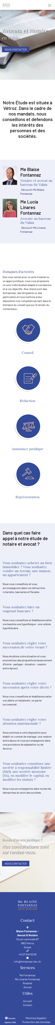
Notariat (27, 983)
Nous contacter (16, 49)
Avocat (27, 987)
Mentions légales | (36, 1018)
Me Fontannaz (27, 975)
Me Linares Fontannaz (27, 979)
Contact (27, 1005)
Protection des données (36, 1022)
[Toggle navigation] (49, 5)
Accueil (27, 1001)
